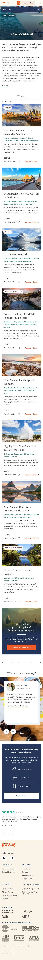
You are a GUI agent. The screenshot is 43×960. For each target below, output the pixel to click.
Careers (25, 872)
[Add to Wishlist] (39, 107)
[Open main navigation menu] (39, 3)
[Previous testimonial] (6, 731)
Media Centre (27, 875)
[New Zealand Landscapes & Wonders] (21, 386)
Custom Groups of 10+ (31, 889)
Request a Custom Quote (21, 647)
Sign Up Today (21, 796)
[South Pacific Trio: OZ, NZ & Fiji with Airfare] (21, 197)
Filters (23, 96)
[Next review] (11, 833)
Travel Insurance (8, 889)
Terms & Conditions (9, 895)
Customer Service (9, 869)
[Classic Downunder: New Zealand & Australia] (21, 135)
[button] (32, 161)
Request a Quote (28, 3)
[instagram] (4, 858)
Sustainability (27, 879)
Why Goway (27, 869)
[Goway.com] (5, 3)
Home (4, 15)
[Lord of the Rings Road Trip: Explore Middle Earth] (21, 320)
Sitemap (5, 899)
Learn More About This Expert (17, 706)
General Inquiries (8, 872)
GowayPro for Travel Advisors (30, 893)
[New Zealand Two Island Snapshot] (21, 575)
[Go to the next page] (40, 662)
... (8, 15)
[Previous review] (4, 833)
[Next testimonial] (13, 731)
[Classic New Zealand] (21, 257)
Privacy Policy (7, 892)
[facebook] (12, 858)
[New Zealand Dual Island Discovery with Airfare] (21, 511)
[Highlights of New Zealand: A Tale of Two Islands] (21, 449)
